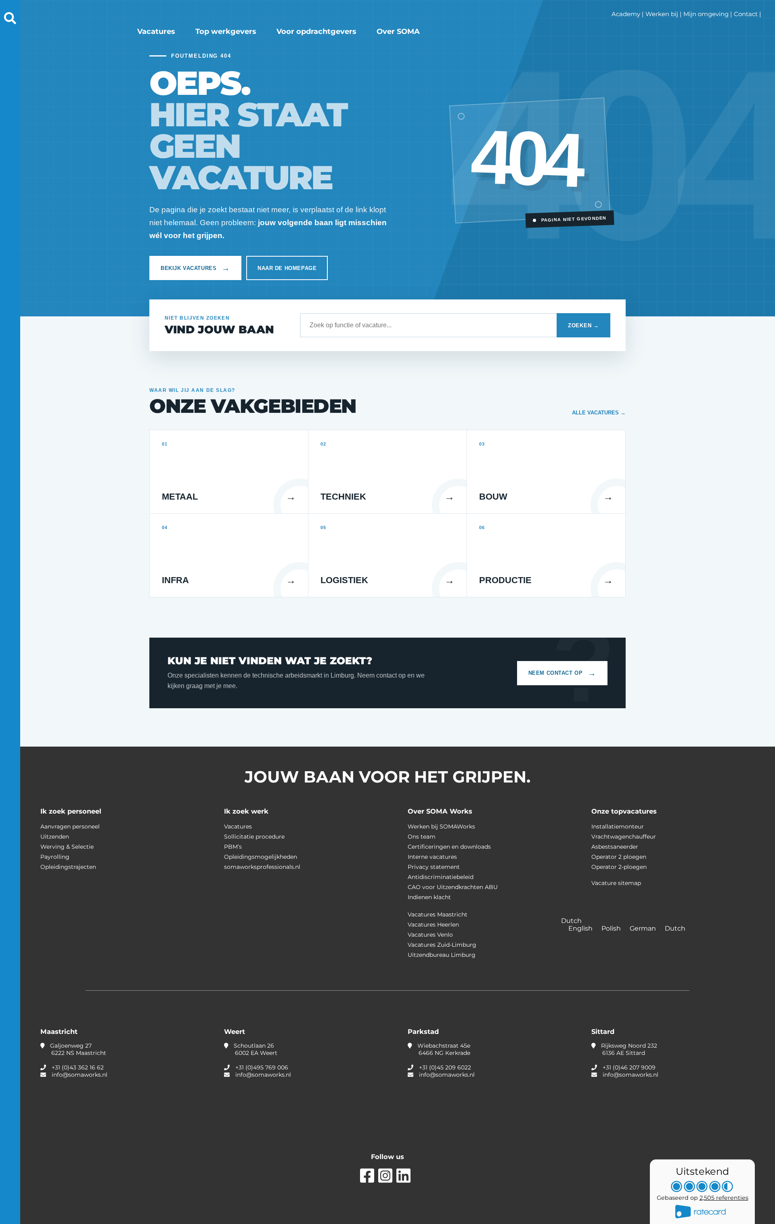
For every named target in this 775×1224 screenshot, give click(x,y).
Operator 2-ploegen (619, 866)
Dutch (675, 928)
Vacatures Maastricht (437, 914)
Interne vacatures (432, 856)
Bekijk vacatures (195, 268)
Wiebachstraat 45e (443, 1049)
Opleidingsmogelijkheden (260, 856)
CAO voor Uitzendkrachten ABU (453, 887)
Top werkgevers (225, 31)
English (581, 928)
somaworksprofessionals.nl (262, 866)
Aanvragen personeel (70, 826)
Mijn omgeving (706, 14)
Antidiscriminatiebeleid (440, 877)
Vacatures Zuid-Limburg (442, 944)
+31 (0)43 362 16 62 (78, 1067)
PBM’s (233, 846)
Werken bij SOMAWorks (441, 826)
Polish (611, 928)
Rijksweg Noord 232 (628, 1049)
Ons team (422, 836)
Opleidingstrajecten (68, 866)
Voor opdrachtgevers (316, 31)
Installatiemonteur (617, 826)
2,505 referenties (724, 1197)
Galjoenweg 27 (77, 1049)
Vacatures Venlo (430, 934)
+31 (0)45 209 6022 (445, 1067)
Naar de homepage (287, 268)
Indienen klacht (429, 897)
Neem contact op (562, 673)
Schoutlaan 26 (254, 1049)
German (644, 928)
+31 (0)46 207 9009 (629, 1067)
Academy (626, 14)
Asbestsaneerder (614, 846)
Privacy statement (434, 866)
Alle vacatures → (599, 413)
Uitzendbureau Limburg (441, 954)
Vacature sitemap (616, 883)
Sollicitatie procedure (254, 836)
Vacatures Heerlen (433, 924)
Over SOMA (398, 31)
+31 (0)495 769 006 (261, 1067)
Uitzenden (54, 836)
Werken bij (661, 14)
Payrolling (54, 856)
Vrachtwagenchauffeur (623, 836)
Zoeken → (583, 325)
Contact (746, 14)
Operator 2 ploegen (618, 856)
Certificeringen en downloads (449, 846)
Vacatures (156, 31)
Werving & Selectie (67, 846)
